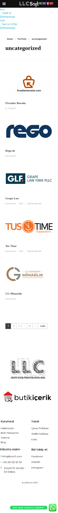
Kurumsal (10, 155)
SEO (21, 203)
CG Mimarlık (13, 293)
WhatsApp (8, 17)
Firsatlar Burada (15, 103)
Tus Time (11, 246)
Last (42, 326)
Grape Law (12, 198)
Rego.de (10, 150)
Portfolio (22, 39)
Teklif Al (6, 13)
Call (2, 20)
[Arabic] (40, 3)
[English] (44, 3)
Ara (2, 9)
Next (35, 326)
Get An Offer (9, 24)
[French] (48, 3)
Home (10, 39)
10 (30, 326)
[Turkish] (51, 3)
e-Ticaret (10, 108)
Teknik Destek (34, 203)
